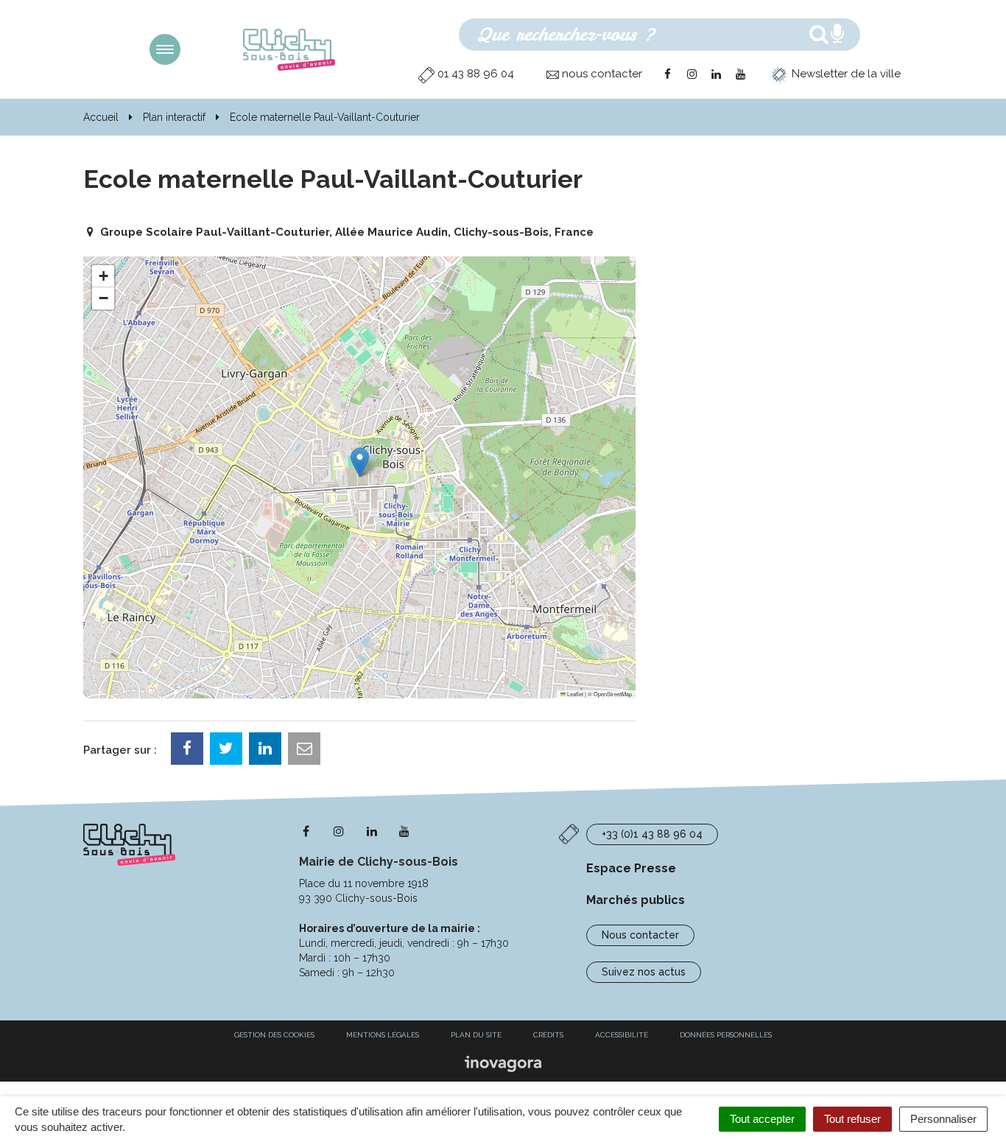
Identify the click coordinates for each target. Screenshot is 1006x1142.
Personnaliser (943, 1119)
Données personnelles (726, 1035)
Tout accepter (762, 1119)
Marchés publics (635, 900)
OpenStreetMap (613, 694)
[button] (360, 462)
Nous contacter (640, 935)
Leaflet (574, 694)
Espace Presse (631, 868)
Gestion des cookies (274, 1035)
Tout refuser (852, 1119)
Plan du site (476, 1035)
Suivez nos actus (644, 972)
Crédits (548, 1035)
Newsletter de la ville (845, 73)
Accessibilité (621, 1035)
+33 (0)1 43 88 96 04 (652, 834)
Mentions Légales (382, 1035)
